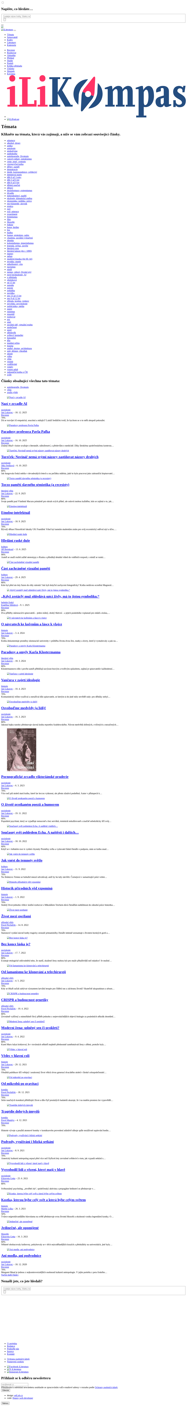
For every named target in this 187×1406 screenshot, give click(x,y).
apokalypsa (12, 151)
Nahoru (5, 1403)
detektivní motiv (14, 174)
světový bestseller (15, 335)
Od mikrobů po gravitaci (20, 1083)
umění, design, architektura (19, 348)
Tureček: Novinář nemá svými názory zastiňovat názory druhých (49, 457)
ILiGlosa (11, 74)
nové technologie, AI (16, 274)
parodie (10, 285)
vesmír (10, 361)
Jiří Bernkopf (7, 549)
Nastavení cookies (15, 1361)
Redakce (11, 1346)
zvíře (9, 374)
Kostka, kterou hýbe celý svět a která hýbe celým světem (43, 1200)
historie (4, 630)
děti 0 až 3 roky (14, 177)
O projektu (12, 1343)
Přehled (10, 58)
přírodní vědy (7, 922)
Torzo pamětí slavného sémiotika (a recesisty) (35, 485)
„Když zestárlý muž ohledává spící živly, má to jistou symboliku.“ (50, 596)
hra (8, 230)
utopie (10, 353)
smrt (9, 322)
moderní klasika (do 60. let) (19, 259)
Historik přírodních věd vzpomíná (26, 888)
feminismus (12, 217)
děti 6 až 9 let (13, 182)
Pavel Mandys (7, 1120)
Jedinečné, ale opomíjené (20, 1228)
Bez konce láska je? (15, 944)
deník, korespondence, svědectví (22, 172)
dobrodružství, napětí (16, 195)
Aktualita (11, 55)
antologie (11, 148)
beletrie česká (7, 602)
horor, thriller (13, 227)
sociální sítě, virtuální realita (20, 324)
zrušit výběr (12, 392)
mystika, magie (14, 261)
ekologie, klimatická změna (19, 198)
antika (10, 145)
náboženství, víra (15, 264)
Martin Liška (7, 1208)
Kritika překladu (14, 66)
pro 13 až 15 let (14, 296)
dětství (10, 188)
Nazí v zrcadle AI (14, 403)
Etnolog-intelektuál (15, 512)
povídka (10, 293)
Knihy (10, 40)
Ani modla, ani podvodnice (21, 1255)
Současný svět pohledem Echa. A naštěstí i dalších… (40, 832)
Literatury (11, 42)
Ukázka (10, 68)
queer (9, 309)
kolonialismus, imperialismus (20, 243)
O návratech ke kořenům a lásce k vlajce (31, 624)
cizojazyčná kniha (15, 164)
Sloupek (11, 71)
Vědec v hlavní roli (15, 1056)
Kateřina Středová (9, 605)
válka (9, 356)
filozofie (11, 222)
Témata (10, 34)
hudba (10, 232)
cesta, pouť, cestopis (16, 161)
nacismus (11, 267)
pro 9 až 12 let (13, 298)
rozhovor (11, 317)
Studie (10, 60)
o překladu (12, 277)
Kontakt (10, 1354)
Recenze (11, 50)
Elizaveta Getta (8, 1178)
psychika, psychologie (17, 303)
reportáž (10, 314)
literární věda (7, 491)
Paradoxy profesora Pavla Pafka (25, 431)
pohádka (11, 290)
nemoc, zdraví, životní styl (19, 272)
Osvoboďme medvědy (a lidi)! (23, 708)
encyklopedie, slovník (17, 203)
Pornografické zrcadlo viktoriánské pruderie (35, 777)
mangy (10, 253)
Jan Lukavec (7, 412)
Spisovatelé (12, 37)
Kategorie (11, 45)
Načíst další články (10, 1275)
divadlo (10, 193)
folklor (10, 224)
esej (9, 209)
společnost (12, 327)
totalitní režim (13, 343)
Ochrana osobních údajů (18, 1359)
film (9, 219)
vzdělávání (12, 364)
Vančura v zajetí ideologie (20, 680)
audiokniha (12, 153)
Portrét (10, 63)
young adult (12, 369)
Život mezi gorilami (16, 916)
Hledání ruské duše (15, 540)
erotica (10, 206)
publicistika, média (15, 306)
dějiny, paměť (13, 167)
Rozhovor (11, 52)
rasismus (11, 311)
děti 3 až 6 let (13, 180)
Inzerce (10, 1351)
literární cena (13, 248)
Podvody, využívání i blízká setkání (27, 1142)
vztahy (10, 367)
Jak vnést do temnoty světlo (21, 860)
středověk (11, 332)
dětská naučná (13, 185)
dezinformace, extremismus (19, 190)
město (9, 256)
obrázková (12, 280)
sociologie (6, 410)
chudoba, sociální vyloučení (20, 238)
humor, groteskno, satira (18, 235)
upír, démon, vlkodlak (17, 351)
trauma (10, 346)
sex (8, 319)
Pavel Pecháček (8, 925)
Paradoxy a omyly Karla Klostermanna (30, 652)
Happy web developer (23, 1398)
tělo (8, 340)
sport (9, 330)
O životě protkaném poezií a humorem (30, 804)
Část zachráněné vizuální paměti (25, 568)
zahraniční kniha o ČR (17, 372)
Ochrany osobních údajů (106, 1387)
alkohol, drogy (13, 143)
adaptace (11, 140)
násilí (9, 269)
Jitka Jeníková (7, 465)
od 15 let (11, 282)
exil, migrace (13, 211)
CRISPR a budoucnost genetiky (24, 1000)
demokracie (12, 169)
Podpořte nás (13, 1349)
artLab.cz (18, 1395)
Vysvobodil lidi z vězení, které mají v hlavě (33, 1169)
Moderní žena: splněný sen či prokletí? (30, 1028)
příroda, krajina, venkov (18, 301)
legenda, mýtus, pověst (17, 245)
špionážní (11, 338)
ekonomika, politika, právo (19, 201)
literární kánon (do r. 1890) (19, 251)
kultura (4, 546)
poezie (10, 288)
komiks (4, 1089)
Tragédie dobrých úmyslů (20, 1111)
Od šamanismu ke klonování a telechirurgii (33, 972)
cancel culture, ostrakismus (19, 159)
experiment (12, 214)
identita (10, 240)
